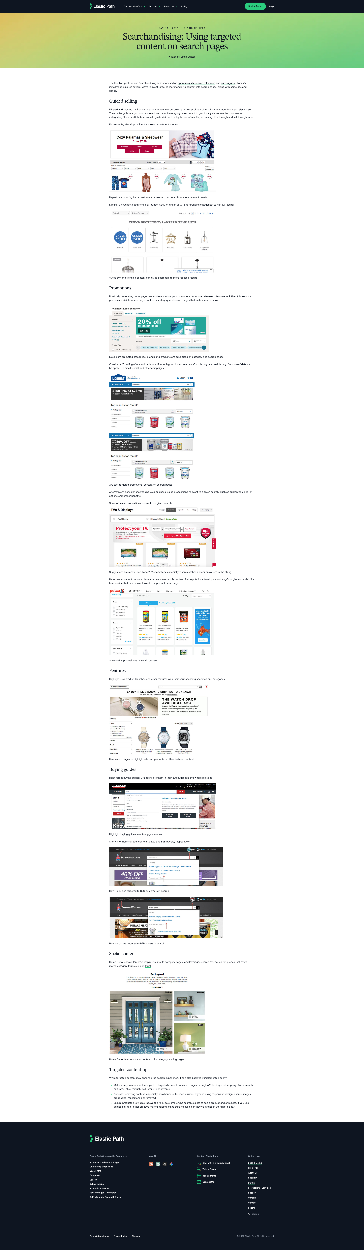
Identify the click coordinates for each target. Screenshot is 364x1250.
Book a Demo (255, 6)
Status (251, 1182)
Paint (148, 965)
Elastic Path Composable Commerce (108, 1156)
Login (271, 6)
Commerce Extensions (101, 1166)
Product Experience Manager (105, 1162)
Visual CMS (96, 1171)
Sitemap (136, 1236)
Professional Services (259, 1187)
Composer (95, 1175)
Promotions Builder (99, 1188)
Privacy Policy (120, 1236)
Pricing (184, 6)
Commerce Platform (133, 6)
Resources (169, 6)
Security (252, 1178)
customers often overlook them (219, 296)
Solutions (153, 6)
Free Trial (253, 1167)
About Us (253, 1172)
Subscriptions (97, 1184)
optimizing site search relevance (196, 83)
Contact (252, 1202)
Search (93, 1179)
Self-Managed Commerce (103, 1192)
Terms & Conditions (99, 1236)
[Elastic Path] (102, 6)
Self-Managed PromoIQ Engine (106, 1197)
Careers (252, 1197)
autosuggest (228, 83)
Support (252, 1192)
